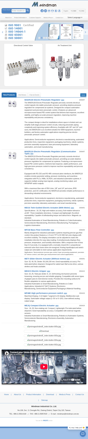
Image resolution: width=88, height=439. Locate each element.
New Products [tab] (9, 95)
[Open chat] (83, 434)
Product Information (33, 394)
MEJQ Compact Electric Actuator (41, 305)
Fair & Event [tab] (34, 95)
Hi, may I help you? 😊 (77, 427)
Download (50, 394)
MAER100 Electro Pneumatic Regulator (44, 100)
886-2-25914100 (20, 414)
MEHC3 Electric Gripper (37, 271)
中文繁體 (73, 11)
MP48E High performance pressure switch (45, 293)
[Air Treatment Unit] (64, 67)
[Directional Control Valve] (23, 67)
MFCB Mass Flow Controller (39, 230)
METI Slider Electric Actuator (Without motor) (46, 259)
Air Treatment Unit (64, 45)
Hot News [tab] (22, 95)
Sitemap (44, 400)
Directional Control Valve (23, 45)
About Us (17, 394)
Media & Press (64, 394)
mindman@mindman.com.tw (68, 414)
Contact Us (79, 394)
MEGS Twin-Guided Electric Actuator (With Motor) (49, 208)
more (83, 95)
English (66, 11)
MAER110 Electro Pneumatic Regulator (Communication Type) (50, 152)
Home (6, 394)
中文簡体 (81, 11)
